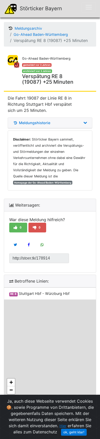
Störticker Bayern (40, 8)
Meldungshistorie (34, 123)
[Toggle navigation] (89, 7)
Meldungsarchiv (28, 28)
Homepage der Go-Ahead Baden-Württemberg (42, 182)
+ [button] (11, 382)
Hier (62, 426)
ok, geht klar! (73, 432)
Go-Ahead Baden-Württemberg (41, 34)
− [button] (11, 390)
